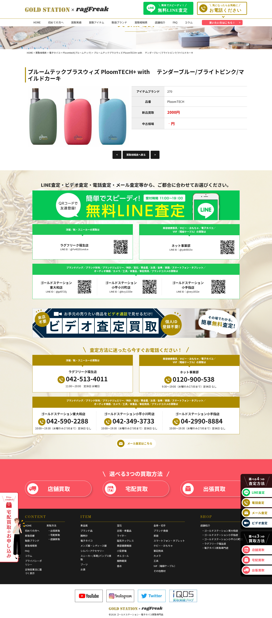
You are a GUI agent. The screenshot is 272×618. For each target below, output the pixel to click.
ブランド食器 (161, 530)
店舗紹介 (160, 22)
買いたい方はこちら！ (222, 22)
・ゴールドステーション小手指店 (220, 535)
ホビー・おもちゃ (163, 545)
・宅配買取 (54, 535)
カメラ (157, 556)
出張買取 (214, 488)
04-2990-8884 (202, 420)
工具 (156, 561)
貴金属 (84, 525)
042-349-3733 (133, 420)
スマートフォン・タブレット (169, 540)
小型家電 (122, 551)
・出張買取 (54, 530)
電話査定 (258, 502)
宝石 (119, 525)
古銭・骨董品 (124, 530)
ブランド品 (86, 530)
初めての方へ (56, 22)
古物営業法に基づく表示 (33, 571)
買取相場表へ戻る (136, 154)
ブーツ (84, 564)
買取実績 (76, 22)
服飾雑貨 (122, 561)
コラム (189, 22)
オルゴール (123, 556)
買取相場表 (141, 22)
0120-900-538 (193, 379)
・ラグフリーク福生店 (214, 543)
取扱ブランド (119, 22)
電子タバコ (86, 540)
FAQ (175, 22)
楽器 (156, 535)
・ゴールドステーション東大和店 (220, 530)
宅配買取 (136, 488)
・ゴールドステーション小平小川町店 (222, 539)
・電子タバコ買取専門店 (215, 548)
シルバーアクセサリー (92, 551)
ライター (121, 535)
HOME (37, 22)
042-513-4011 (87, 378)
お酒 (82, 569)
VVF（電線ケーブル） (165, 566)
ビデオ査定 (260, 523)
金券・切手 (160, 525)
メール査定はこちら (139, 443)
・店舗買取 (54, 539)
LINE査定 (258, 492)
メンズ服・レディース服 (93, 545)
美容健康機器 (124, 545)
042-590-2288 (67, 420)
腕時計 (84, 535)
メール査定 (260, 513)
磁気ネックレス (125, 540)
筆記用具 (158, 551)
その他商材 (160, 571)
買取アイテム (96, 22)
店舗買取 (59, 488)
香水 (119, 566)
